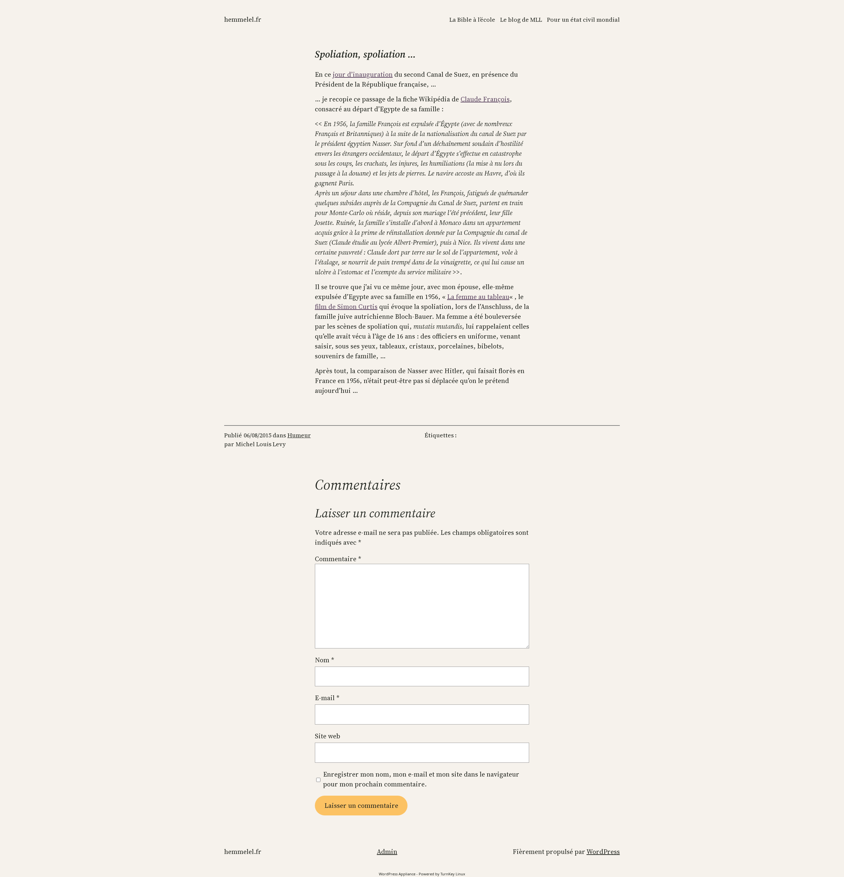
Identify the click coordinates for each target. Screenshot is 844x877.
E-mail (327, 697)
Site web (327, 736)
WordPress (603, 851)
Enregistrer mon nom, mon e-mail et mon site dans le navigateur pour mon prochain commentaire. (421, 779)
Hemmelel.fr (242, 19)
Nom (324, 660)
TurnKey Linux (452, 873)
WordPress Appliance (397, 873)
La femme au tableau (478, 296)
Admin (387, 851)
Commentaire (338, 558)
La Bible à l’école (472, 19)
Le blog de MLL (521, 19)
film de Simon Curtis (346, 306)
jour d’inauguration (363, 74)
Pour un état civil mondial (583, 19)
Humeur (299, 435)
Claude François (485, 99)
